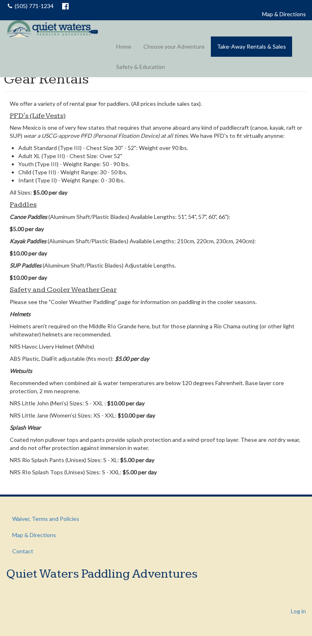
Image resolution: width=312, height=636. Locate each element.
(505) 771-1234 (34, 5)
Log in (298, 611)
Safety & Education (140, 66)
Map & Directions (284, 14)
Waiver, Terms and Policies (45, 518)
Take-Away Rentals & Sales (251, 46)
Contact (22, 551)
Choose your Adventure (174, 46)
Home (123, 46)
